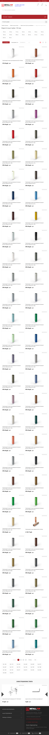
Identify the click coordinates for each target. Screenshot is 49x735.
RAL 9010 (11, 672)
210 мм (35, 34)
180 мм (17, 34)
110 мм (17, 31)
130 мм (35, 31)
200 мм (29, 34)
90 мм (10, 37)
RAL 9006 (4, 672)
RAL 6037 (4, 667)
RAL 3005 (32, 664)
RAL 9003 (39, 669)
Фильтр (6, 42)
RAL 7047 (11, 669)
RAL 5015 (39, 664)
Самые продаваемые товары (24, 681)
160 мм (10, 34)
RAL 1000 (4, 664)
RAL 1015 (11, 664)
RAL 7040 (4, 669)
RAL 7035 (32, 667)
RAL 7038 (39, 667)
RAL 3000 (18, 664)
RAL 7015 (11, 667)
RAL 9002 (32, 669)
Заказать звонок (18, 6)
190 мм (23, 34)
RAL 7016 (18, 667)
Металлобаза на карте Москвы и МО (33, 718)
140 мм (42, 31)
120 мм (23, 31)
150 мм (4, 34)
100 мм (4, 31)
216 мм (42, 34)
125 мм (29, 31)
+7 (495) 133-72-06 (19, 4)
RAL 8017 (18, 669)
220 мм (4, 37)
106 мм (10, 31)
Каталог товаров (7, 17)
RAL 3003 (25, 664)
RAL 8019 (25, 669)
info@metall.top (33, 725)
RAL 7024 (25, 667)
